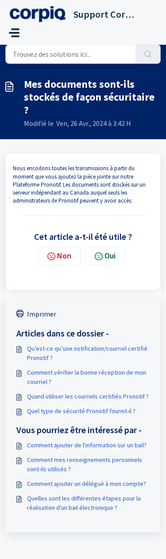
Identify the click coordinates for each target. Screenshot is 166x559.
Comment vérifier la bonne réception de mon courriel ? (86, 377)
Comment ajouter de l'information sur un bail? (87, 445)
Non (64, 255)
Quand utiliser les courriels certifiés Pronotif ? (88, 396)
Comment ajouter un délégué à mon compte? (86, 484)
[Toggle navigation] (14, 33)
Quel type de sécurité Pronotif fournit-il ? (81, 411)
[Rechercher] (148, 54)
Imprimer (41, 313)
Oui (110, 255)
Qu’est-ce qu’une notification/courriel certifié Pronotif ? (87, 353)
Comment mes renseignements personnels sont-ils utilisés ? (84, 464)
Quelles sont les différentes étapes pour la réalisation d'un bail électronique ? (84, 503)
